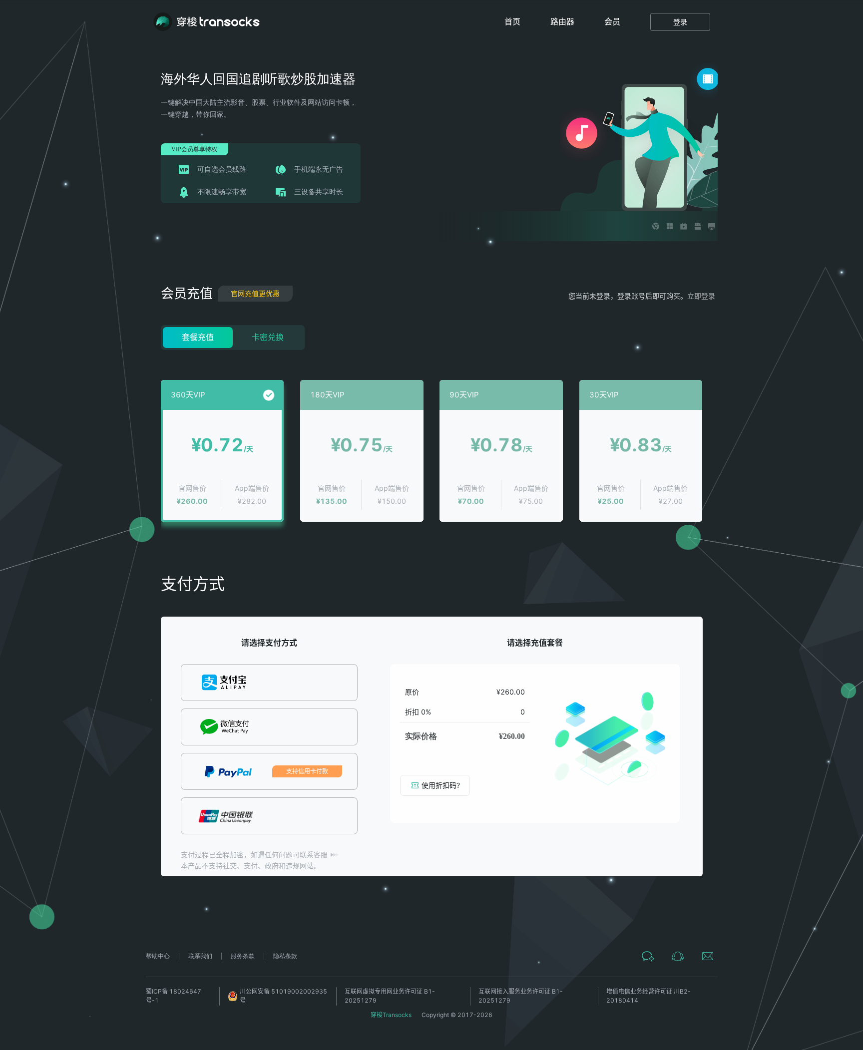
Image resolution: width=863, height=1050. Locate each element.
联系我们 (200, 956)
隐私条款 (285, 956)
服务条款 (243, 956)
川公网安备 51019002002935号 (283, 996)
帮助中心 (158, 956)
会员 (612, 21)
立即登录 (701, 296)
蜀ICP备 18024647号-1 (173, 996)
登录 (680, 21)
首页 (512, 21)
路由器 (562, 21)
